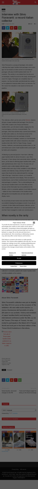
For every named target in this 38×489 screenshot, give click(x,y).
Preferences (19, 263)
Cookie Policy (14, 266)
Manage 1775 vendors (12, 254)
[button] (34, 222)
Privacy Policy (23, 266)
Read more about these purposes (27, 254)
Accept (19, 258)
